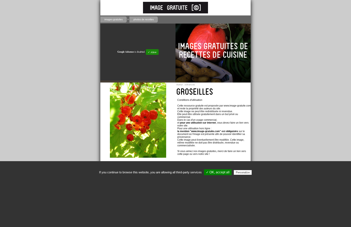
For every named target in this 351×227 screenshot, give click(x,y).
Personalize (243, 172)
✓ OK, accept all (218, 172)
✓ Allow (152, 52)
